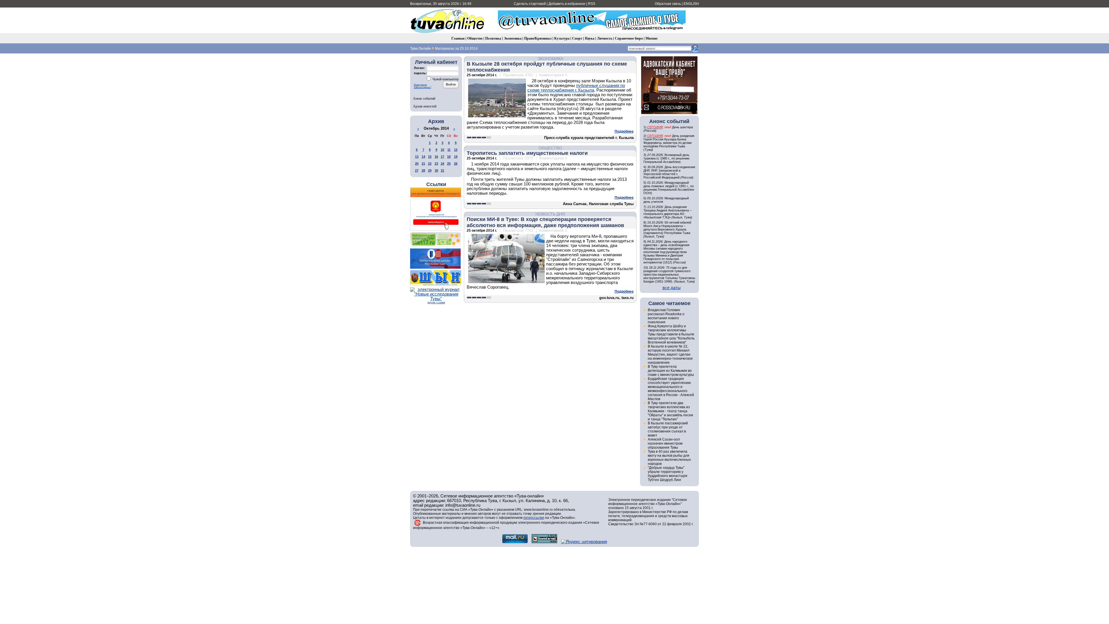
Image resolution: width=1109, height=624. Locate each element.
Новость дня (550, 214)
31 (442, 170)
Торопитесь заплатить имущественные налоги (527, 153)
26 (455, 163)
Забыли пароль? (422, 87)
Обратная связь (668, 4)
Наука (589, 38)
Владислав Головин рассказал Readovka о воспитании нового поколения (666, 316)
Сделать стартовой (530, 4)
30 (436, 170)
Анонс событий (424, 98)
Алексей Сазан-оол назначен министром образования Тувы (665, 443)
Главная (458, 38)
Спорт (577, 38)
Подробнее (624, 131)
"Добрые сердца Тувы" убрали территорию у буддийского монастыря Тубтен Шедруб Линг (667, 474)
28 (423, 170)
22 (429, 163)
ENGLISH (691, 4)
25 (449, 163)
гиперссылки (533, 518)
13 (416, 156)
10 (442, 149)
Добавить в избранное (566, 4)
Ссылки (436, 184)
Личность (604, 38)
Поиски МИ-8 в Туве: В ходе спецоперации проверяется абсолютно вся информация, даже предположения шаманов (545, 222)
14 (423, 156)
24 (442, 163)
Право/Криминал (538, 38)
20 (416, 163)
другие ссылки (436, 302)
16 (436, 156)
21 (423, 163)
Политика (493, 38)
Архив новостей (424, 106)
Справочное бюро (629, 38)
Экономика (513, 38)
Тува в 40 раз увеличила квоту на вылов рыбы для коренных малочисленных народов (669, 458)
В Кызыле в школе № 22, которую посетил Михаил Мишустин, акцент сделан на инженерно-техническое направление (670, 354)
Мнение (651, 38)
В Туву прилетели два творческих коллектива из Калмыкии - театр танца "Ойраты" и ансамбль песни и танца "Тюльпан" (670, 411)
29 (429, 170)
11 (449, 149)
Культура (562, 38)
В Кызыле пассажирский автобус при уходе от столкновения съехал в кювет (668, 429)
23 (436, 163)
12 (455, 149)
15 (429, 156)
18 (449, 156)
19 (455, 156)
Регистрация (420, 84)
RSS (591, 4)
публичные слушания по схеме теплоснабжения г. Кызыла (576, 87)
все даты (672, 287)
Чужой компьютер (445, 79)
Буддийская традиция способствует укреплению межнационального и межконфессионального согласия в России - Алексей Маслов (671, 389)
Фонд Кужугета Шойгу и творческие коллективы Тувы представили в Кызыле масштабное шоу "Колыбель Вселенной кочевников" (671, 334)
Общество (475, 38)
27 (416, 170)
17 (442, 156)
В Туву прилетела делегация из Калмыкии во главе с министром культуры (671, 371)
